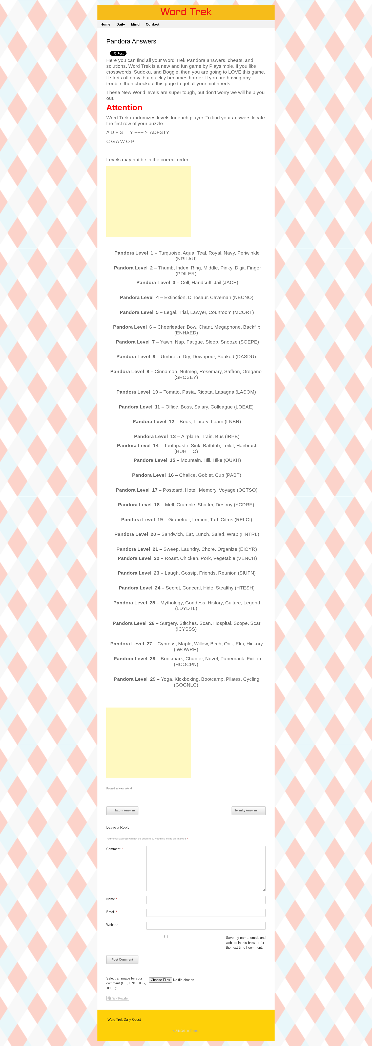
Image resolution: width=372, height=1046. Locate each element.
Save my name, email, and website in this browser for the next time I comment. (245, 942)
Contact (152, 24)
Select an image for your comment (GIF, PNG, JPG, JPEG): (126, 983)
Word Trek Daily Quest (124, 1019)
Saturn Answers (122, 810)
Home (105, 24)
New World (125, 788)
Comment (114, 849)
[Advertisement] (148, 201)
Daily (120, 24)
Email (111, 912)
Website (112, 925)
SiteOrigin (182, 1030)
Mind (135, 24)
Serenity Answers (248, 810)
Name (111, 899)
